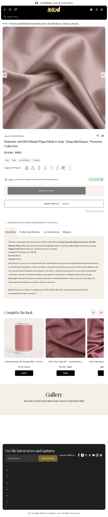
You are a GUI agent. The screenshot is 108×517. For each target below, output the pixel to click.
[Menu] (4, 9)
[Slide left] (5, 75)
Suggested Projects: (12, 168)
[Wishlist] (15, 9)
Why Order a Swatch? (95, 211)
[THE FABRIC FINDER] (10, 9)
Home (5, 23)
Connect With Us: (67, 455)
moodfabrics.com (53, 513)
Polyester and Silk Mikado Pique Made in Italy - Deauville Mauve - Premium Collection (44, 23)
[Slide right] (103, 75)
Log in (11, 179)
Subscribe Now (48, 458)
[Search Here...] (5, 16)
